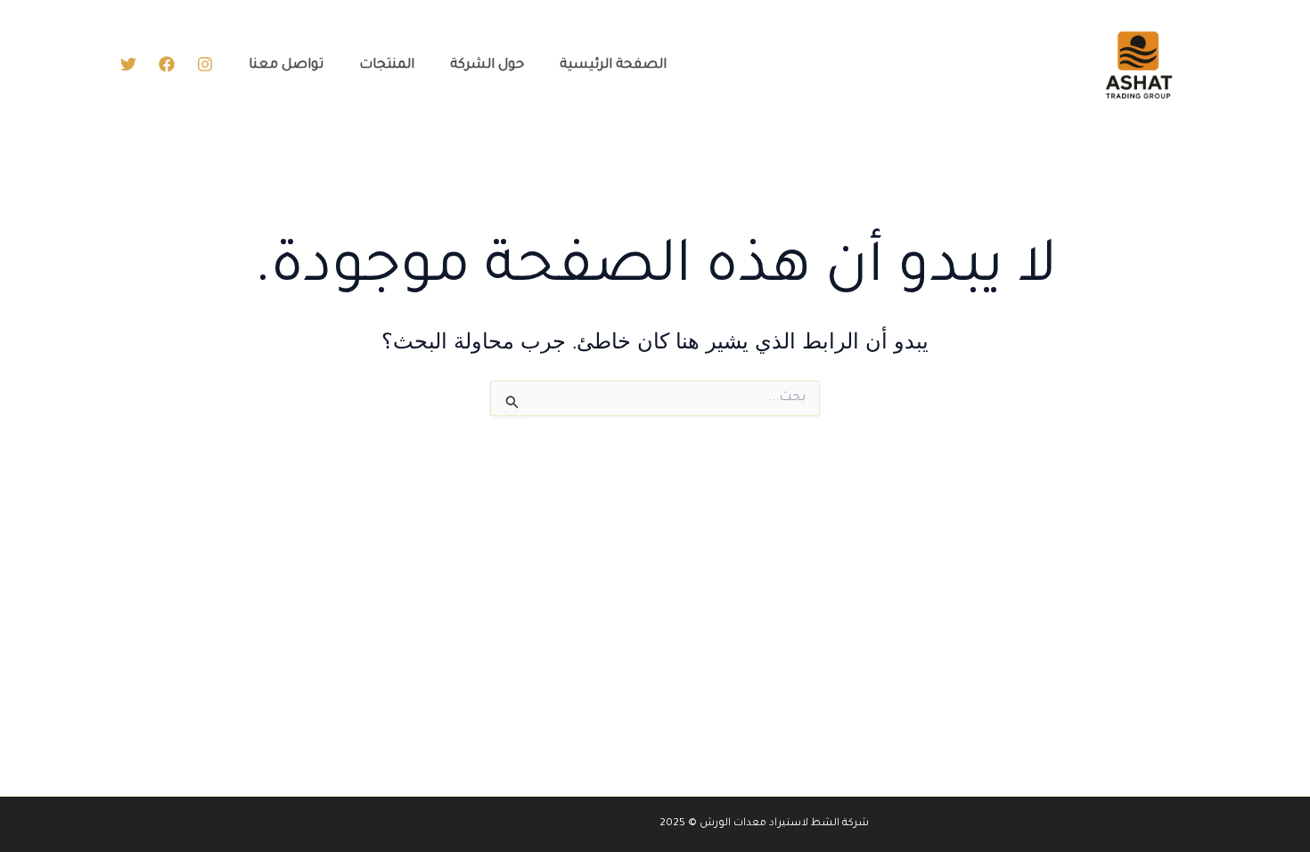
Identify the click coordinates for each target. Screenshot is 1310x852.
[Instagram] (205, 64)
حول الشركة (487, 65)
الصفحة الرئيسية (613, 65)
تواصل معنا (286, 65)
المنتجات (386, 65)
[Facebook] (167, 64)
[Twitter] (128, 64)
